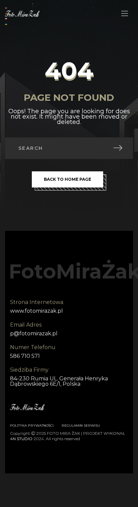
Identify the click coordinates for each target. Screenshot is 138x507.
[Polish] (6, 18)
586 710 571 (25, 356)
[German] (6, 13)
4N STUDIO (21, 438)
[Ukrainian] (6, 23)
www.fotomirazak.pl (36, 311)
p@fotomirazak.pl (34, 333)
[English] (6, 7)
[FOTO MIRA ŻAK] (22, 13)
